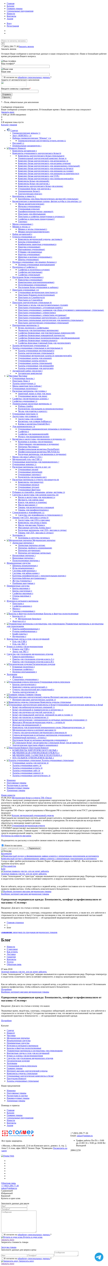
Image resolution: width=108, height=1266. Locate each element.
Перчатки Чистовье (28, 446)
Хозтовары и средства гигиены (34, 538)
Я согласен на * (27, 1234)
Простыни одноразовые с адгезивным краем (40, 307)
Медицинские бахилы (29, 618)
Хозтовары (12, 1063)
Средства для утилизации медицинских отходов (30, 1058)
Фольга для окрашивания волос (33, 436)
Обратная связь (14, 964)
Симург (10, 1030)
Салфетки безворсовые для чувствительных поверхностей (46, 333)
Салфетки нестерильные (30, 272)
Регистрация (13, 26)
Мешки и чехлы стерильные (32, 229)
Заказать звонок (26, 46)
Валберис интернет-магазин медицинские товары (25, 894)
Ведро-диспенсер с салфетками (33, 328)
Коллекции (6, 853)
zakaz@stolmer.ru (85, 1135)
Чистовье (11, 1035)
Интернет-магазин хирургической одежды (27, 1071)
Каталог (10, 6)
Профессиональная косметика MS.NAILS (39, 452)
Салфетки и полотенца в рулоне (34, 269)
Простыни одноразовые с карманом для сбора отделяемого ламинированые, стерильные (61, 310)
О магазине (12, 949)
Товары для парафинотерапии (33, 510)
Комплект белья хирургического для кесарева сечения (44, 163)
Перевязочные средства (18, 1043)
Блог (3, 868)
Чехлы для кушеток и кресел (32, 411)
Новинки (11, 780)
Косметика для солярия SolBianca (35, 421)
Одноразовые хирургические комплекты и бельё (30, 1076)
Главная (10, 3)
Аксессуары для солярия (30, 419)
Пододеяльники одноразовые (32, 285)
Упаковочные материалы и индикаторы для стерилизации (35, 1050)
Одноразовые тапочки (29, 474)
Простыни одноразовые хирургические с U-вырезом (44, 317)
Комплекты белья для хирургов (34, 183)
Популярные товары (16, 783)
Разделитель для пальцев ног (32, 477)
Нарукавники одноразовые (31, 249)
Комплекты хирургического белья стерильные (41, 156)
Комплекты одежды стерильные (22, 1073)
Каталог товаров (9, 125)
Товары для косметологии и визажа (36, 507)
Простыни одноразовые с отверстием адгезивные (42, 315)
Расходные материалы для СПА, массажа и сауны (42, 530)
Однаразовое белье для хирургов (34, 188)
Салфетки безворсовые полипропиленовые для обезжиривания (49, 338)
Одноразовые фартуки (29, 489)
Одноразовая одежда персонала (22, 1066)
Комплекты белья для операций (33, 181)
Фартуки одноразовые (29, 254)
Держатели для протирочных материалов (38, 330)
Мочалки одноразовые (29, 206)
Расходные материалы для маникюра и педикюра (42, 454)
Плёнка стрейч (25, 406)
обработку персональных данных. (34, 77)
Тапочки (22, 221)
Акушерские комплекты (30, 373)
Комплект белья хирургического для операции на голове (46, 171)
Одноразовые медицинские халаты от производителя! (45, 355)
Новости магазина (13, 845)
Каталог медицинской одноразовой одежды (33, 815)
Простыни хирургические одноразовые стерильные (43, 323)
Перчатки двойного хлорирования (35, 548)
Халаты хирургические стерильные (36, 353)
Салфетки (23, 431)
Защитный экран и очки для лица (34, 393)
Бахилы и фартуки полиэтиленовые (24, 1048)
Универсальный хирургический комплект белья (42, 158)
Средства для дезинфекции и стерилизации (40, 515)
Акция (10, 18)
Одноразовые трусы (28, 487)
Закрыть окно (7, 112)
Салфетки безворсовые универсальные (37, 340)
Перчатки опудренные (29, 550)
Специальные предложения (20, 11)
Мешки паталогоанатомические (34, 231)
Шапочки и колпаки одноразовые (35, 257)
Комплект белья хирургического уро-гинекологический (46, 178)
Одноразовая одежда (29, 209)
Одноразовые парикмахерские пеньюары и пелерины (45, 429)
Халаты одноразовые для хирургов (36, 368)
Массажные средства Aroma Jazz (34, 527)
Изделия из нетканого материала (22, 1045)
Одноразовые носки (28, 469)
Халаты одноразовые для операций (36, 366)
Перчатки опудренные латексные (34, 553)
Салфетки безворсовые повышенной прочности (41, 335)
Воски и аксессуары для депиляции (36, 497)
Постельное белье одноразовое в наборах (38, 287)
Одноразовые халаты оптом (32, 360)
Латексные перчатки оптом (31, 545)
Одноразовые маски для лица (32, 396)
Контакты (11, 16)
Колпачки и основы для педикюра (35, 441)
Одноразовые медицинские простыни (38, 292)
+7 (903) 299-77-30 (10, 1185)
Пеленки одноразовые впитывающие (36, 264)
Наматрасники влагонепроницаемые (36, 282)
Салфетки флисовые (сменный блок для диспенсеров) (44, 343)
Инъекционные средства (19, 1040)
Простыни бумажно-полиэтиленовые (36, 295)
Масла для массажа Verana (31, 525)
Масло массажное (28, 505)
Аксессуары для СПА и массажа (34, 520)
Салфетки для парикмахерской (33, 434)
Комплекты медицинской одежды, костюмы (40, 239)
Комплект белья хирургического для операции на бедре (45, 168)
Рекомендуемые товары (18, 788)
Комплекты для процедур (30, 482)
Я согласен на (27, 77)
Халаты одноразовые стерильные (23, 1081)
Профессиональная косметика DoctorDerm (38, 449)
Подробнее (6, 989)
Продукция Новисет (16, 1078)
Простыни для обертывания (32, 214)
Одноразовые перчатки (30, 472)
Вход (9, 23)
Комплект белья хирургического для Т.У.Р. (38, 176)
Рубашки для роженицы (30, 252)
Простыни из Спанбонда (31, 297)
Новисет (11, 1033)
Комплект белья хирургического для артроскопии (43, 161)
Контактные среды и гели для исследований (28, 1053)
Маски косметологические (31, 204)
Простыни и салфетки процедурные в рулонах (41, 216)
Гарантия (11, 957)
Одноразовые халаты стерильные (35, 363)
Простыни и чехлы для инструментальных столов (43, 305)
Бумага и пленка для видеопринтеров (25, 1056)
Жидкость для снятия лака (31, 500)
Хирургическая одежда (30, 194)
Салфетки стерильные (29, 274)
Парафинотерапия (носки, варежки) (35, 211)
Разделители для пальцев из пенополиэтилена (40, 409)
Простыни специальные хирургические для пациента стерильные (50, 320)
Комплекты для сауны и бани (32, 522)
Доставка (11, 954)
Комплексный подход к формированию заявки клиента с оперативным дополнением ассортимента (49, 858)
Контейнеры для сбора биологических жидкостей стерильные (48, 199)
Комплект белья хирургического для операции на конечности (48, 173)
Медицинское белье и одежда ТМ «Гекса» (32, 798)
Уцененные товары (16, 790)
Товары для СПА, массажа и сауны (36, 532)
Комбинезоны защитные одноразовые (37, 244)
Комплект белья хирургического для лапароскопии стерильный (49, 166)
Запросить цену (26, 1261)
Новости (11, 13)
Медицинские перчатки (18, 1038)
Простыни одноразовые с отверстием (37, 312)
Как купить (12, 952)
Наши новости (8, 795)
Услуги (10, 962)
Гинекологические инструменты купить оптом (42, 140)
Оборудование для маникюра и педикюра (38, 444)
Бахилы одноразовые (29, 242)
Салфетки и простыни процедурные (36, 219)
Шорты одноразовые (28, 259)
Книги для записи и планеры (32, 502)
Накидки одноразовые (29, 247)
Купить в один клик (32, 1237)
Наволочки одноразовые (30, 280)
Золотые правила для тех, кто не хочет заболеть (24, 874)
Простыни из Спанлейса (30, 300)
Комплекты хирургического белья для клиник (40, 186)
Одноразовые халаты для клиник (35, 358)
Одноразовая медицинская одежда (28, 825)
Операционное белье (29, 191)
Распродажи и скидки (17, 785)
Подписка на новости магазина (16, 835)
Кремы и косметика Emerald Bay (34, 424)
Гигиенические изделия (18, 1061)
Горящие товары (14, 8)
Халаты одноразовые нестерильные (36, 350)
